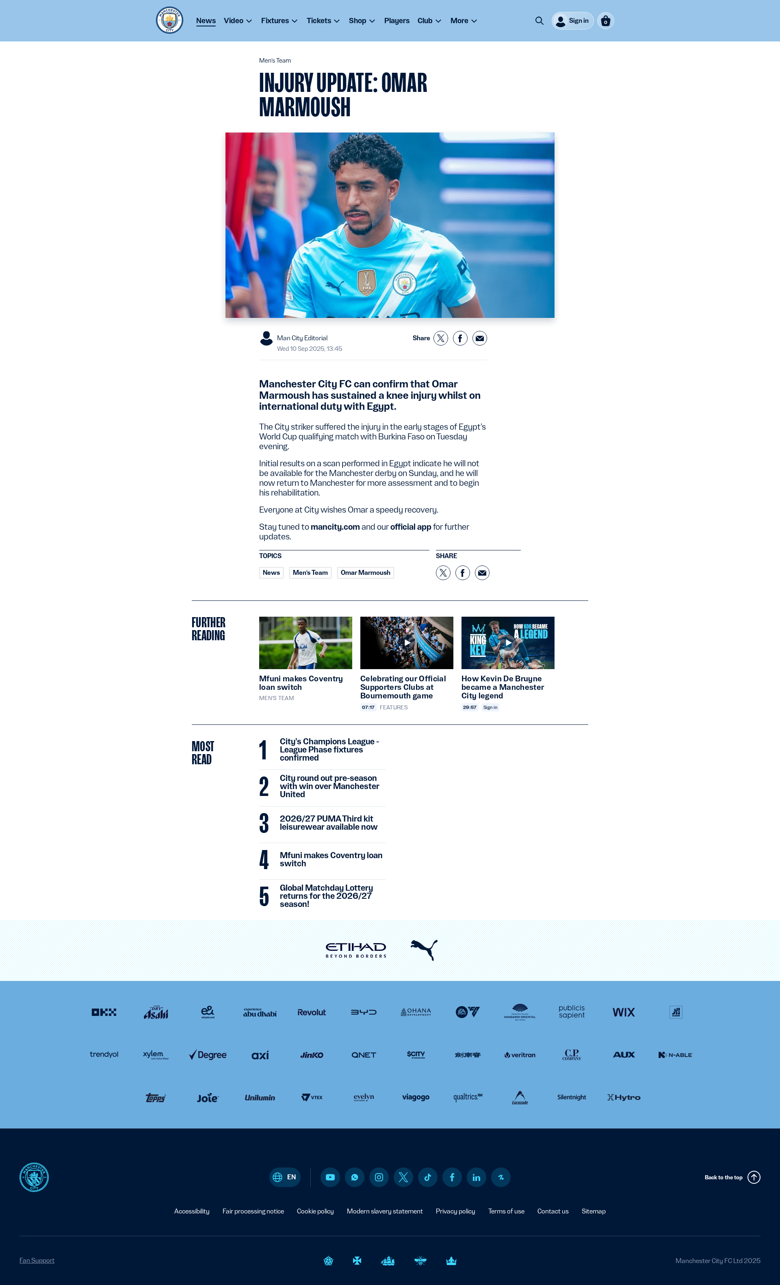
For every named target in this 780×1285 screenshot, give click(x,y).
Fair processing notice (253, 1211)
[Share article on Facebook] (460, 338)
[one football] (501, 1177)
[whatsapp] (355, 1177)
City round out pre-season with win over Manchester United (329, 786)
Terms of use (506, 1211)
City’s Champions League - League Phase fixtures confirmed (329, 750)
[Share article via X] (440, 338)
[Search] (539, 21)
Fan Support (37, 1260)
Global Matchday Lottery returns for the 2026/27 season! (326, 896)
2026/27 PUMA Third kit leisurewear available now (329, 823)
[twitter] (403, 1177)
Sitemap (594, 1211)
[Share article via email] (479, 338)
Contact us (553, 1211)
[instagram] (379, 1177)
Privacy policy (455, 1211)
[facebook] (452, 1177)
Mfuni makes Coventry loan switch (331, 860)
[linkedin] (476, 1177)
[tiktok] (428, 1177)
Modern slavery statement (385, 1211)
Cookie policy (315, 1211)
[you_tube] (330, 1177)
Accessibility (192, 1211)
